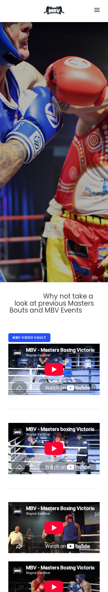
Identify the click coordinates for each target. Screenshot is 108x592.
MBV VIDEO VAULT (29, 337)
